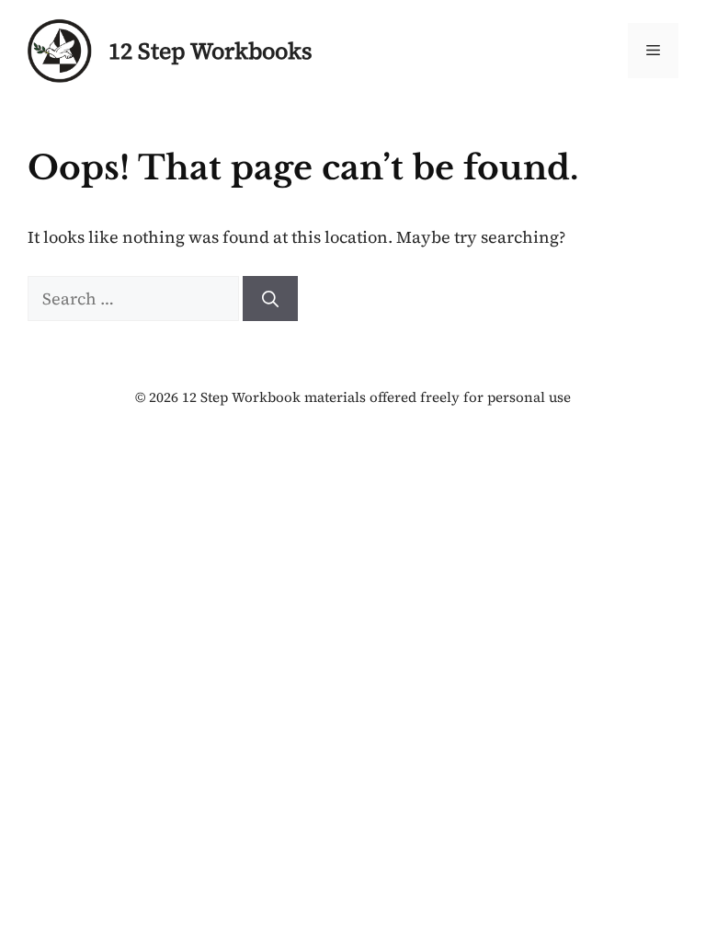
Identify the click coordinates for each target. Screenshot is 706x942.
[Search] (270, 298)
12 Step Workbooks (210, 50)
